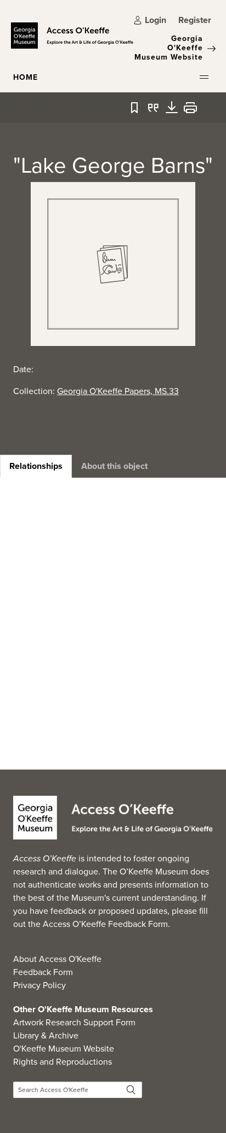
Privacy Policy (39, 985)
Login (155, 20)
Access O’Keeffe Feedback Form (105, 924)
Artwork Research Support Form (74, 1022)
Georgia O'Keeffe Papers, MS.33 (118, 391)
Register (194, 20)
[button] (204, 77)
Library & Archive (45, 1035)
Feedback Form (43, 972)
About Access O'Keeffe (57, 959)
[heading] (36, 466)
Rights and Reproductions (62, 1061)
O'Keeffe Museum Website (63, 1048)
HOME (25, 77)
